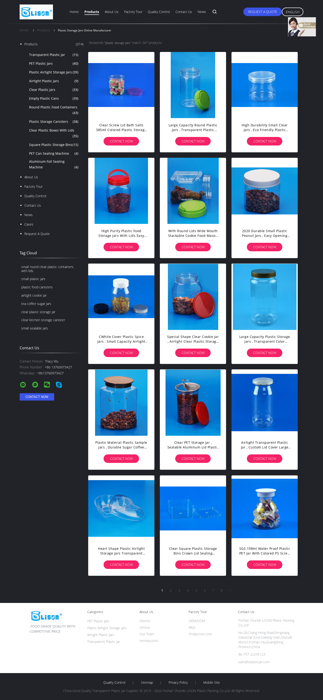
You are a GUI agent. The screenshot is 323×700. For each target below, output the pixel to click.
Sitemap (147, 682)
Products (91, 11)
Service (145, 627)
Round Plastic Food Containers (53, 110)
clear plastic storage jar (38, 312)
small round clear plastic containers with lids (47, 269)
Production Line (200, 634)
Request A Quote (262, 11)
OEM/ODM (197, 621)
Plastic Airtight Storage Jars (53, 72)
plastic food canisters (37, 287)
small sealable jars (34, 328)
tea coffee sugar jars (36, 303)
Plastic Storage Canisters (53, 121)
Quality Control (159, 11)
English (292, 12)
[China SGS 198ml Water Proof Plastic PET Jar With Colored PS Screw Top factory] (264, 508)
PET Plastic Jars (53, 63)
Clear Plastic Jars (53, 89)
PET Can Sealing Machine (53, 153)
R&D (192, 627)
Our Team (147, 634)
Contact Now (121, 141)
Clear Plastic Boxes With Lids (53, 133)
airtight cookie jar (34, 295)
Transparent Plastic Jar (53, 54)
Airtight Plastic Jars (53, 81)
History (145, 621)
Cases (28, 224)
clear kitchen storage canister (43, 320)
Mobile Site (211, 682)
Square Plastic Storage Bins (53, 144)
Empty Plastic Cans (53, 98)
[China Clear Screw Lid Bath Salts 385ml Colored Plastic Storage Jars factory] (121, 85)
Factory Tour (133, 11)
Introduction (149, 640)
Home (74, 11)
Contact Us (183, 11)
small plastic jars (33, 279)
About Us (111, 11)
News (202, 11)
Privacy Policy (178, 682)
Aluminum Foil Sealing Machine (53, 164)
